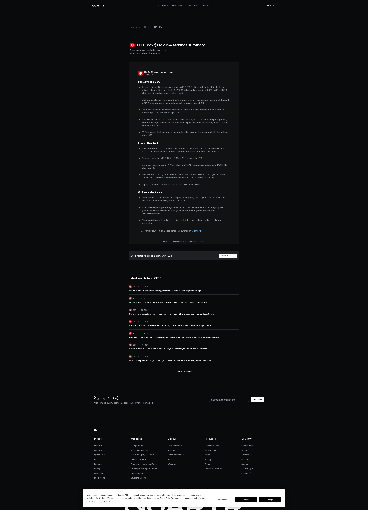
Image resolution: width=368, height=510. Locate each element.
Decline (246, 500)
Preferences (222, 500)
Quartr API (197, 230)
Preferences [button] (105, 501)
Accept (270, 500)
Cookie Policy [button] (165, 498)
